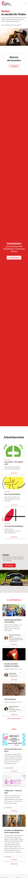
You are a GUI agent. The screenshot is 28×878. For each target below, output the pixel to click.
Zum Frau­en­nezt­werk (12, 494)
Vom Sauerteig (9, 699)
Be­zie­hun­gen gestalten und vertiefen (13, 621)
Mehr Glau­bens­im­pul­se (14, 718)
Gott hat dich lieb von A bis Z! (13, 750)
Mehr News (14, 864)
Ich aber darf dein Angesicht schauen (11, 665)
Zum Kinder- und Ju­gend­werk (14, 463)
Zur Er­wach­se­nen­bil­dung (13, 526)
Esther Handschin (13, 706)
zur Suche (14, 66)
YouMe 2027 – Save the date (13, 792)
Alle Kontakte (9, 565)
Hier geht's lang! (14, 257)
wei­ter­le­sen (14, 473)
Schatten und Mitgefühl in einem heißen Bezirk (13, 831)
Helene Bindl (12, 673)
